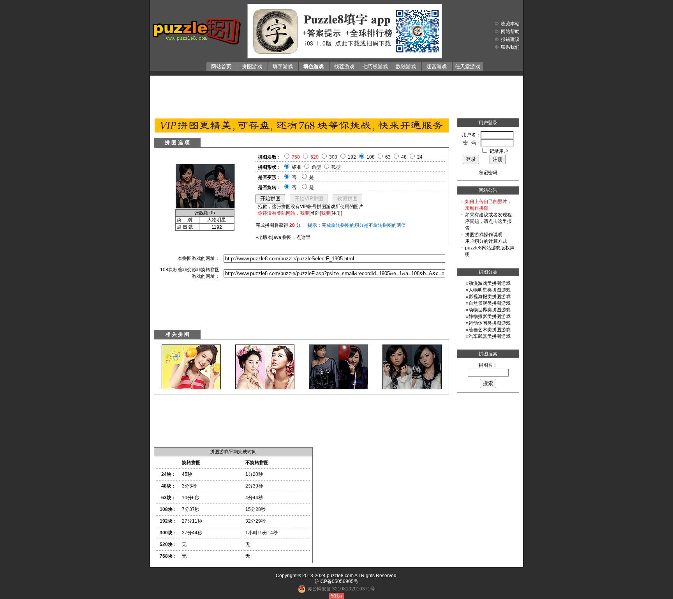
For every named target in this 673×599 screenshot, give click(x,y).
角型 (316, 167)
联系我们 (510, 47)
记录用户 (499, 151)
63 (388, 157)
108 (370, 157)
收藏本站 (510, 24)
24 (420, 157)
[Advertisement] (336, 95)
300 (333, 157)
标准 (296, 167)
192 (352, 157)
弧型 (336, 167)
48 (404, 157)
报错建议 (510, 39)
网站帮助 (510, 31)
